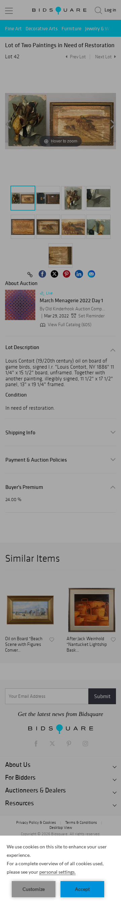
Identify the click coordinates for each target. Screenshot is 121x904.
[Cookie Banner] (60, 870)
